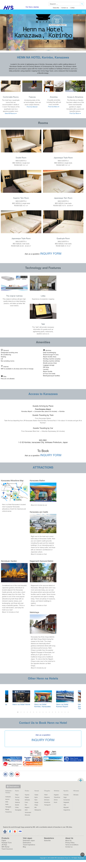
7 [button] (37, 712)
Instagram (11, 774)
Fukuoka (66, 795)
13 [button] (56, 712)
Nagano (27, 807)
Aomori (7, 799)
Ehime (56, 800)
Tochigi (17, 800)
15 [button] (62, 712)
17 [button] (68, 712)
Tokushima (57, 797)
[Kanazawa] (43, 696)
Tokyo (16, 795)
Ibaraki (17, 805)
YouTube (17, 774)
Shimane (46, 800)
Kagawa (56, 795)
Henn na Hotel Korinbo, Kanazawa (42, 705)
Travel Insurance (7, 849)
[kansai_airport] (65, 696)
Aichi (26, 810)
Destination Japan (29, 840)
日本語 (72, 8)
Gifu (26, 805)
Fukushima (8, 812)
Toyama (27, 795)
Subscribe (56, 8)
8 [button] (40, 712)
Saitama (17, 802)
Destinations (14, 786)
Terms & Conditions (71, 845)
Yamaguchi (47, 805)
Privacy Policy (69, 842)
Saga (65, 797)
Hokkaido (8, 797)
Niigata (27, 797)
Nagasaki (66, 802)
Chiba (17, 807)
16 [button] (65, 712)
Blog (24, 847)
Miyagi (7, 809)
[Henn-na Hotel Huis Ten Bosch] (21, 696)
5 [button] (30, 712)
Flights (4, 840)
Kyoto (36, 797)
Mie (36, 807)
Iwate (6, 804)
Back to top (80, 780)
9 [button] (43, 712)
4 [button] (27, 712)
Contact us (64, 8)
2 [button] (21, 712)
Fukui (26, 802)
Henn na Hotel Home (21, 704)
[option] (43, 699)
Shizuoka (27, 815)
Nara (36, 800)
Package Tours (7, 842)
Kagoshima (67, 810)
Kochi (55, 802)
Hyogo (36, 802)
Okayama (47, 797)
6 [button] (34, 712)
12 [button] (52, 712)
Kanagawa (18, 810)
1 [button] (18, 712)
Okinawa (75, 795)
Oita (65, 805)
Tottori (46, 795)
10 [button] (46, 712)
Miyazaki (66, 807)
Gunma (17, 797)
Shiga (36, 805)
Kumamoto (67, 800)
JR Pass (4, 845)
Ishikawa (27, 800)
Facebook (5, 774)
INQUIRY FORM (50, 253)
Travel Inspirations (29, 845)
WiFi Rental (5, 847)
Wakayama (38, 810)
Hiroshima (47, 802)
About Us (68, 840)
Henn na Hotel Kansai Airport (62, 705)
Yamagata (8, 807)
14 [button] (59, 712)
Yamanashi (28, 812)
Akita (6, 802)
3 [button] (24, 712)
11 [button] (49, 712)
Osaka (36, 795)
